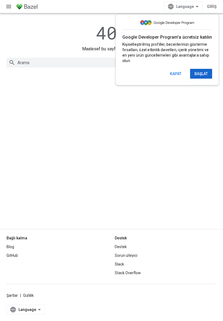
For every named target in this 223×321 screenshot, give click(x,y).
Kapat (175, 74)
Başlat (201, 74)
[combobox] (111, 62)
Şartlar (12, 295)
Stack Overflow (128, 273)
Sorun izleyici (126, 255)
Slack (119, 264)
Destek (121, 247)
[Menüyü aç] (8, 6)
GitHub (12, 255)
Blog (10, 247)
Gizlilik (28, 295)
